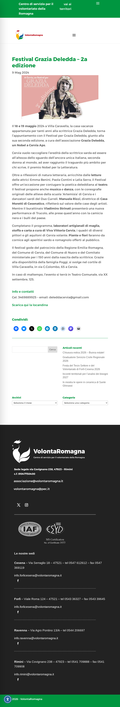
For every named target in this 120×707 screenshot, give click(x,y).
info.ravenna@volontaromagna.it (36, 638)
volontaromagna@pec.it (32, 489)
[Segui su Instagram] (26, 505)
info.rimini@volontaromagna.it (34, 674)
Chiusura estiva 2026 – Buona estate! (83, 352)
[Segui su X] (18, 505)
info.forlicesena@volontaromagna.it (38, 575)
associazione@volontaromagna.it (38, 481)
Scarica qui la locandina (30, 305)
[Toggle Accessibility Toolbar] (7, 699)
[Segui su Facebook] (17, 580)
